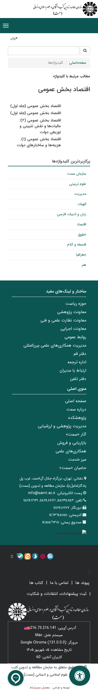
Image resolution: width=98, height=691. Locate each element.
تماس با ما (59, 582)
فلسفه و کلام (76, 244)
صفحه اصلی (75, 401)
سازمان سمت (76, 174)
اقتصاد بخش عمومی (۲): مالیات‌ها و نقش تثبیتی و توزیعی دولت (40, 126)
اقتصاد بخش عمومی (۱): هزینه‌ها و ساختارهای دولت (39, 142)
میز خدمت (77, 459)
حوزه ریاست (75, 303)
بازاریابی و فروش (71, 443)
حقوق (82, 234)
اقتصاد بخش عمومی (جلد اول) (35, 106)
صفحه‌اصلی (77, 63)
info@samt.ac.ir (41, 493)
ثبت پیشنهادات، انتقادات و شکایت (57, 593)
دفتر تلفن (78, 379)
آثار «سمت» (76, 434)
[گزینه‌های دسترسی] (79, 676)
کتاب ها (36, 582)
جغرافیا (81, 254)
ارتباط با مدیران (73, 370)
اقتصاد (81, 224)
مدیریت (80, 194)
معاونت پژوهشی (71, 312)
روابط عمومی (75, 337)
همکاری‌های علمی (71, 451)
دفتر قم (80, 353)
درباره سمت (76, 409)
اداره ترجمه (76, 362)
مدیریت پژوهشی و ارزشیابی (62, 426)
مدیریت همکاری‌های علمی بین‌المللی (55, 345)
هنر (84, 265)
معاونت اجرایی (73, 328)
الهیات (82, 204)
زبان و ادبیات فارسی (71, 214)
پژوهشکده (77, 417)
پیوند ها (82, 582)
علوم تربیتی (77, 184)
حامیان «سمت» (72, 468)
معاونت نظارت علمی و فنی (63, 320)
